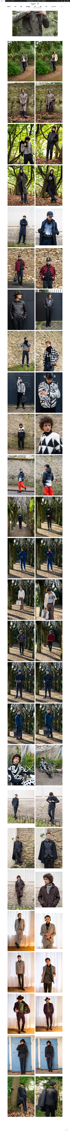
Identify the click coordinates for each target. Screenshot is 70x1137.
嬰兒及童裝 (28, 6)
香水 (46, 6)
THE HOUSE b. (53, 6)
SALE (62, 6)
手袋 (35, 6)
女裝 (15, 6)
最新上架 (8, 6)
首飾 (40, 6)
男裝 (21, 6)
